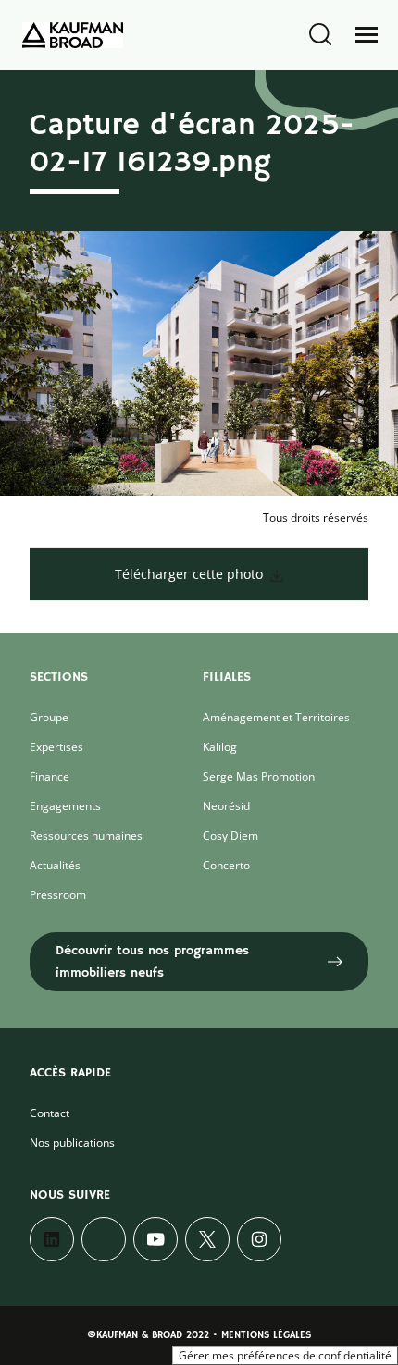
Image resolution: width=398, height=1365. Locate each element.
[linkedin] (52, 1239)
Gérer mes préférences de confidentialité (285, 1355)
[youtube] (155, 1239)
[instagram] (259, 1239)
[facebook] (103, 1239)
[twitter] (207, 1239)
